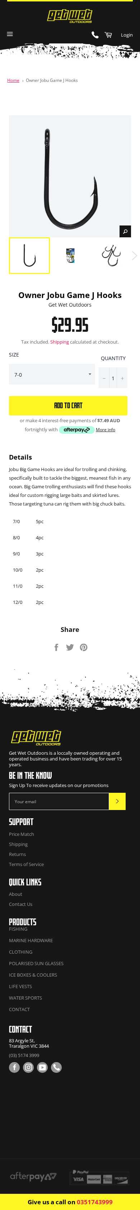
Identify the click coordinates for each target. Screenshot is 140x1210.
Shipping (59, 342)
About (15, 894)
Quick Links (25, 882)
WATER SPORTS (25, 998)
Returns (17, 854)
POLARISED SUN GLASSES (36, 963)
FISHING (18, 929)
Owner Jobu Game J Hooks (52, 80)
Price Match (21, 834)
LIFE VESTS (20, 986)
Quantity (113, 358)
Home (13, 80)
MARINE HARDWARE (31, 940)
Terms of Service (26, 864)
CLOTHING (20, 952)
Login (127, 35)
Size (14, 354)
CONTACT (19, 1009)
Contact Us (20, 904)
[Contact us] (56, 1067)
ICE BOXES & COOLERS (33, 975)
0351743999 (95, 1202)
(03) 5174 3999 (24, 1055)
